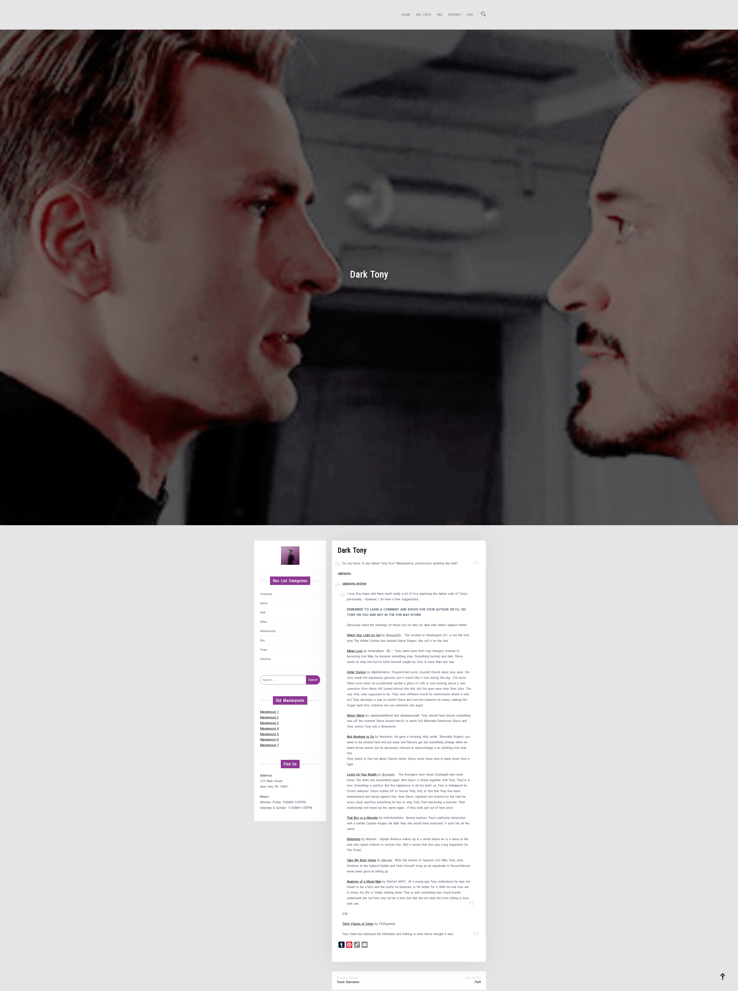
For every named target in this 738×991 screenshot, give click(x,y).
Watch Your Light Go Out (364, 635)
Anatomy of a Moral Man (364, 881)
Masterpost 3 (269, 723)
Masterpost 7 (269, 745)
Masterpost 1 (269, 712)
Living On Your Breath (362, 774)
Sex (262, 640)
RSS (470, 15)
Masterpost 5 (269, 734)
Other (263, 622)
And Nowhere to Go (360, 736)
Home (405, 15)
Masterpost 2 (269, 717)
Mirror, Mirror (356, 715)
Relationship (268, 631)
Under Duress (356, 672)
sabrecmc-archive (354, 583)
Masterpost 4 (269, 728)
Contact (454, 15)
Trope (263, 649)
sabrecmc (344, 573)
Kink (262, 612)
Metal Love (354, 651)
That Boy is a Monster (362, 818)
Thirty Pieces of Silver (357, 924)
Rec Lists (423, 15)
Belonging (353, 839)
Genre (264, 603)
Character (266, 594)
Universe (265, 659)
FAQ (439, 15)
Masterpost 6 (269, 739)
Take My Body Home (361, 860)
